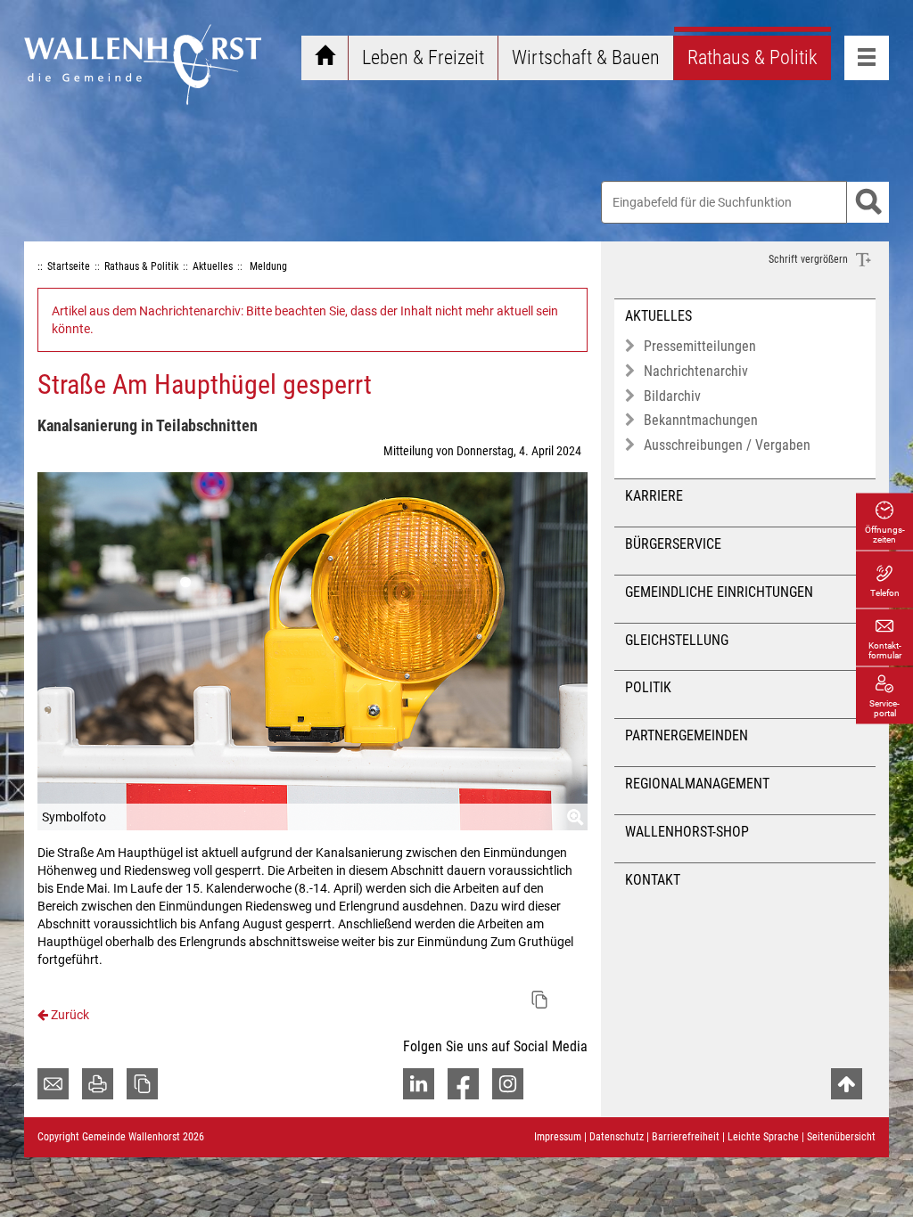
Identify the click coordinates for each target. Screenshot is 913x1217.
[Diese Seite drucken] (97, 1083)
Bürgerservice (673, 543)
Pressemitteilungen (700, 346)
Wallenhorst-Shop (687, 831)
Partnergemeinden (686, 735)
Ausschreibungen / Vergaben (727, 445)
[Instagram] (507, 1083)
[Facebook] (463, 1083)
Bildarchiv (672, 396)
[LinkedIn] (418, 1083)
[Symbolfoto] (312, 651)
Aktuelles (658, 315)
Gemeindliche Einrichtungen (719, 592)
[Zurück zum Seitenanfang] (846, 1083)
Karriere (654, 495)
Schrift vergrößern (810, 259)
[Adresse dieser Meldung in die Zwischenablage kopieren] (539, 999)
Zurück (68, 1015)
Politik (648, 687)
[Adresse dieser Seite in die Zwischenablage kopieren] (142, 1083)
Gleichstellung (676, 640)
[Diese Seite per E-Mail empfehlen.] (53, 1083)
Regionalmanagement (697, 783)
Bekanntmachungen (701, 420)
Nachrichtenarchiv (696, 371)
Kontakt (652, 879)
